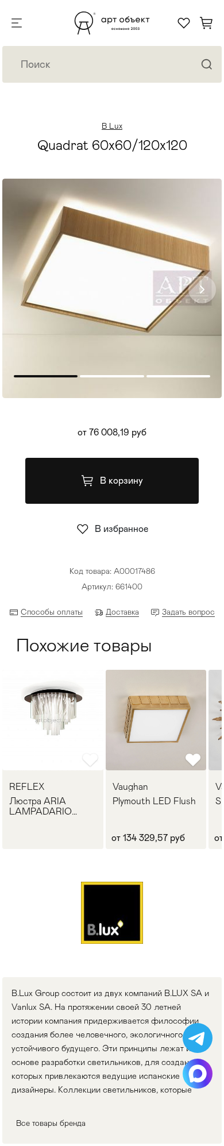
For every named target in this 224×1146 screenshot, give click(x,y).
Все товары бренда (51, 1123)
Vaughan (130, 787)
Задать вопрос (188, 612)
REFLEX (26, 787)
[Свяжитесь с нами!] (198, 1038)
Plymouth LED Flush (154, 801)
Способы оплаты (52, 612)
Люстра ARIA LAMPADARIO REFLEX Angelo (42, 806)
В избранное (121, 529)
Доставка (122, 612)
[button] (202, 289)
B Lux (112, 126)
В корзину (121, 480)
